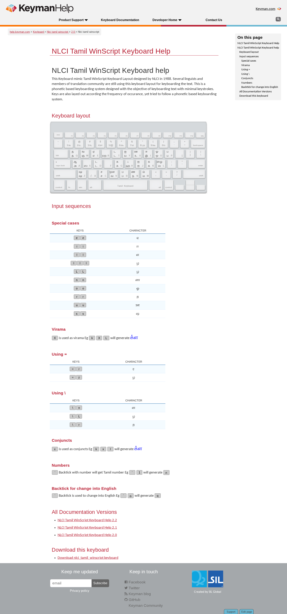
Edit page (246, 611)
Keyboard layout (249, 52)
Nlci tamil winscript (58, 31)
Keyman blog (140, 594)
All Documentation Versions (255, 91)
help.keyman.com (20, 31)
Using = (245, 69)
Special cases (248, 60)
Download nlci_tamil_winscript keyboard (88, 558)
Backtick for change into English (259, 87)
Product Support (71, 20)
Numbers (246, 82)
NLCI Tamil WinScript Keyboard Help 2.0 (87, 535)
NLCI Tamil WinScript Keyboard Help (258, 43)
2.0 (73, 31)
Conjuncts (247, 78)
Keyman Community (146, 605)
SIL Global (215, 592)
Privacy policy (79, 590)
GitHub (134, 600)
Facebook (137, 582)
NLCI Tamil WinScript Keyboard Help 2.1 (87, 528)
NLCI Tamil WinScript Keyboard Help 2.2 (87, 520)
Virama (245, 65)
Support (231, 611)
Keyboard (39, 31)
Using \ (245, 74)
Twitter (134, 588)
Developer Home (164, 20)
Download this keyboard (253, 96)
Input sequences (249, 56)
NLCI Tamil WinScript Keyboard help (258, 47)
